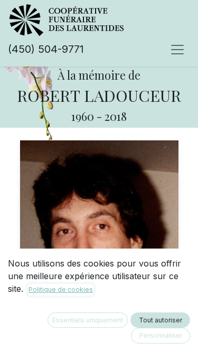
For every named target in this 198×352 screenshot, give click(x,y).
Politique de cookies (61, 289)
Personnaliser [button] (160, 335)
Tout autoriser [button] (160, 320)
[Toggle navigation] (177, 49)
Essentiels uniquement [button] (87, 320)
